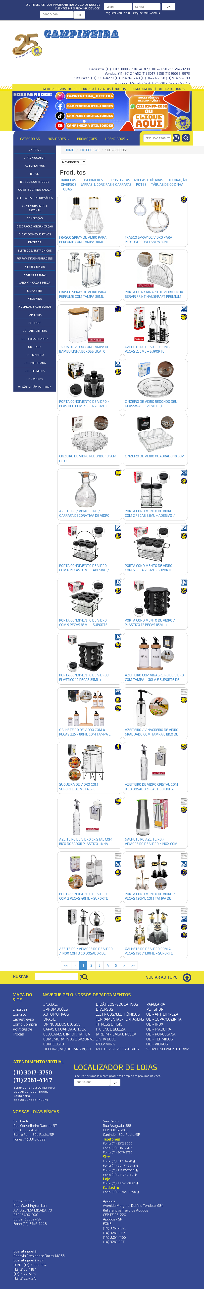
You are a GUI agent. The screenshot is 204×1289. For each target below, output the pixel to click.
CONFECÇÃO (35, 218)
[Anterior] (25, 111)
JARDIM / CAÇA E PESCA (34, 282)
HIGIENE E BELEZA (34, 274)
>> (133, 965)
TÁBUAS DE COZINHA (165, 184)
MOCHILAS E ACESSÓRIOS (34, 306)
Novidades (57, 139)
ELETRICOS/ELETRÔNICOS (35, 250)
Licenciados (115, 139)
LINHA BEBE (34, 290)
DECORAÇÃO (175, 180)
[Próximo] (178, 111)
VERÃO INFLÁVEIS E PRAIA (34, 387)
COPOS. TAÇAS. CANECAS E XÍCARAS (133, 180)
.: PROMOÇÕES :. (34, 157)
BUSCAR (20, 976)
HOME (69, 150)
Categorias (30, 139)
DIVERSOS (34, 242)
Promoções (87, 139)
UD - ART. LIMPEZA (35, 330)
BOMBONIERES (90, 180)
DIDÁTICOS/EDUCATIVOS (35, 234)
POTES (139, 184)
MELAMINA (35, 298)
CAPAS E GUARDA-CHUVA (34, 189)
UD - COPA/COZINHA (34, 338)
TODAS (66, 189)
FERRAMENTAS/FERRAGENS (35, 258)
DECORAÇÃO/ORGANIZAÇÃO (34, 226)
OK (79, 14)
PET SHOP (34, 322)
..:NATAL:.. (34, 149)
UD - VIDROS (34, 379)
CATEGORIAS (90, 150)
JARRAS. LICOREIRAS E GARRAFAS (104, 184)
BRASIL (34, 173)
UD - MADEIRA (34, 355)
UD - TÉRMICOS (35, 370)
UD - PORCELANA (35, 363)
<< (66, 965)
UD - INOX (34, 346)
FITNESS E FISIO (34, 266)
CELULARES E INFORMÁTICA (35, 197)
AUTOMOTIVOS (35, 165)
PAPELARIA (35, 314)
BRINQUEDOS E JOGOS (34, 181)
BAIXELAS (66, 180)
